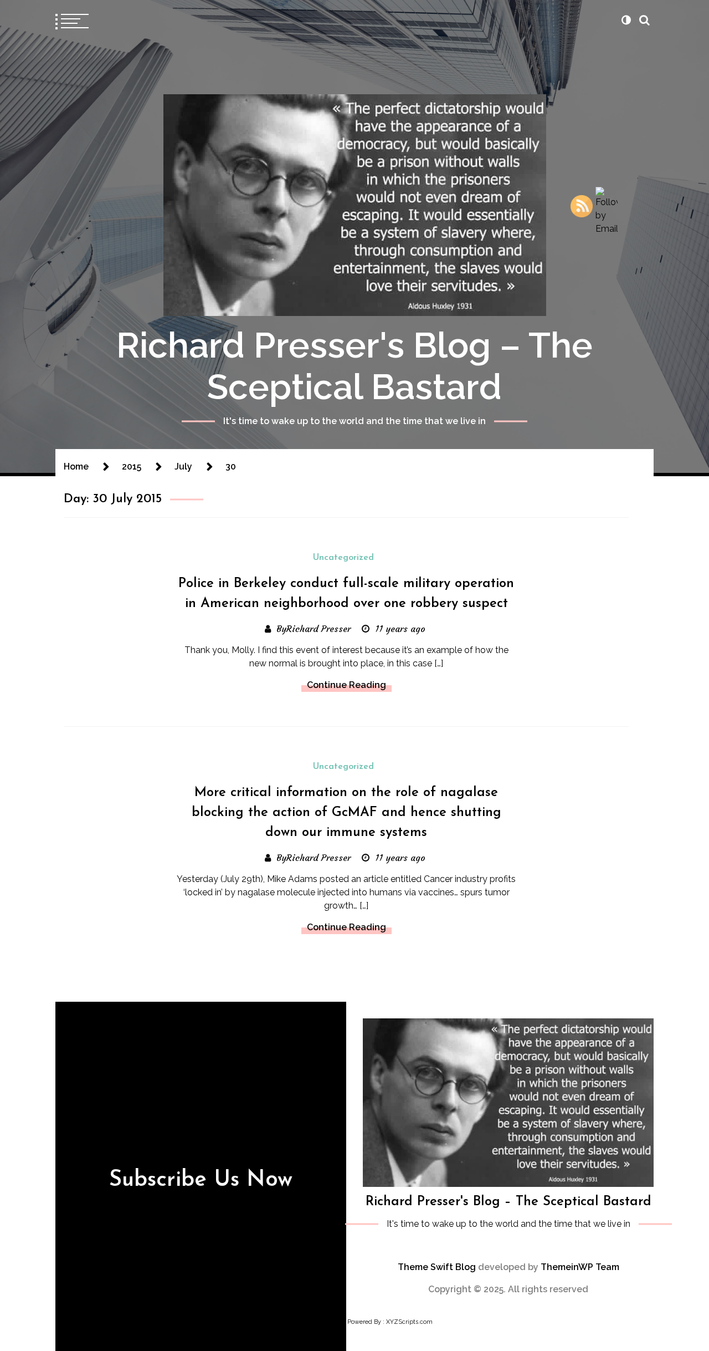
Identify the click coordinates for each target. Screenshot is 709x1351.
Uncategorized (343, 557)
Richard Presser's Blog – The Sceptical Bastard (354, 365)
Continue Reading (346, 685)
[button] (626, 20)
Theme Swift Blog (437, 1267)
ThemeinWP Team (580, 1267)
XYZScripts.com (409, 1321)
